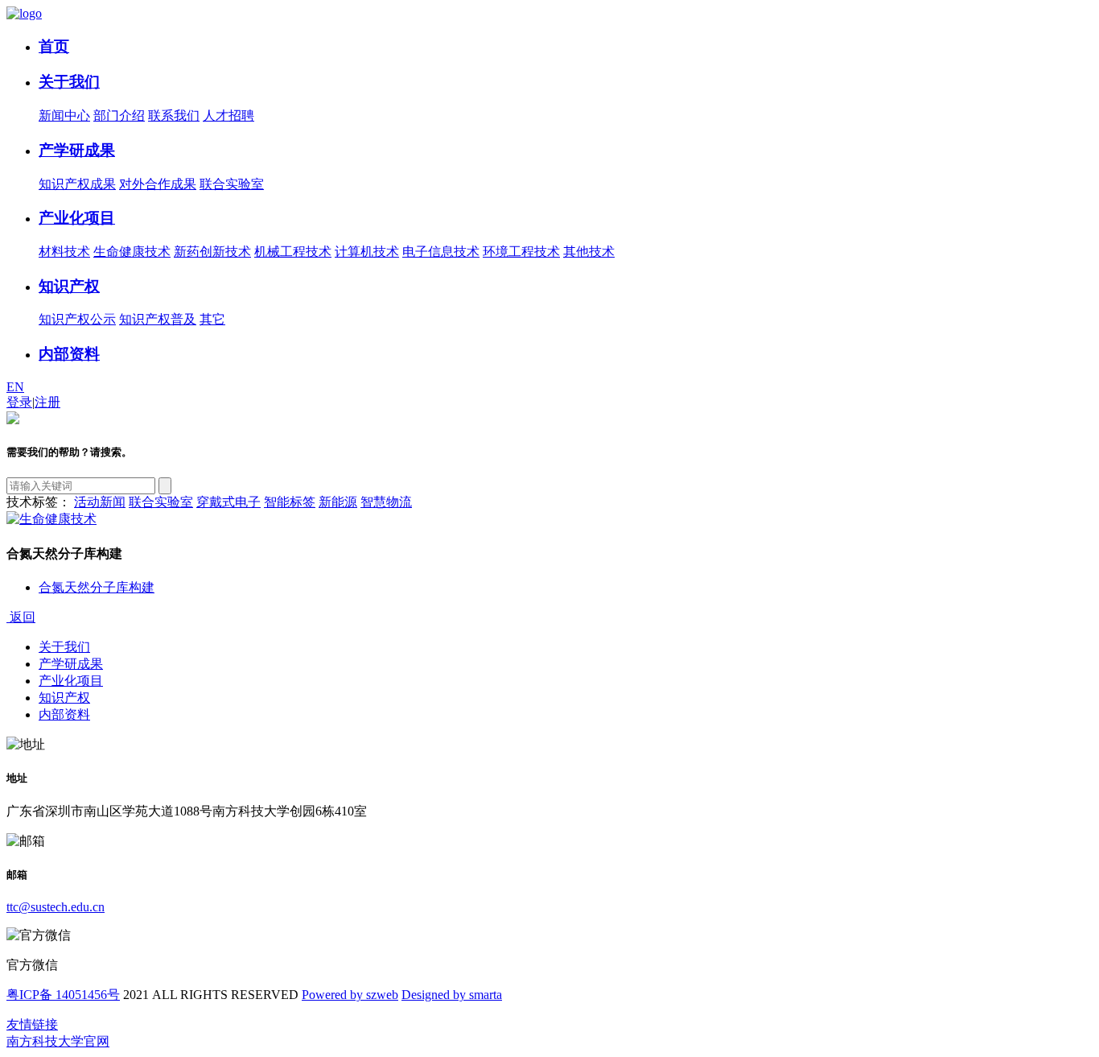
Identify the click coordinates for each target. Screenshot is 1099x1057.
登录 (19, 402)
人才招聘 (228, 115)
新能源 (338, 502)
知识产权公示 (77, 319)
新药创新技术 (212, 251)
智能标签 (289, 502)
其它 (212, 319)
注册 (47, 402)
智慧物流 (386, 502)
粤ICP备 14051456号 (63, 994)
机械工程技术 (292, 251)
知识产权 (69, 286)
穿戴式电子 (228, 502)
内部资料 (69, 353)
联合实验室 (232, 184)
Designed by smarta (451, 994)
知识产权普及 (157, 319)
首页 (54, 46)
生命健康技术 (132, 251)
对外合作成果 (157, 184)
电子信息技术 (441, 251)
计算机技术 (367, 251)
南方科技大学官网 (57, 1041)
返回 (20, 617)
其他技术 (589, 251)
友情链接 (32, 1024)
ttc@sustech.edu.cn (55, 907)
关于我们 (69, 81)
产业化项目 (77, 217)
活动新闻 (100, 502)
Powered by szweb (350, 994)
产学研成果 (77, 150)
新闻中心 (64, 115)
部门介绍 (119, 115)
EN (15, 387)
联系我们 (174, 115)
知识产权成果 (77, 184)
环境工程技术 (521, 251)
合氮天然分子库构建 (96, 587)
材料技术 (64, 251)
